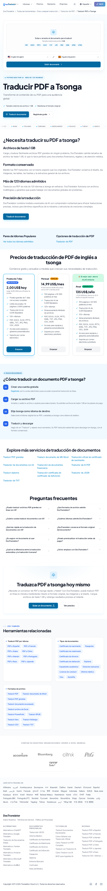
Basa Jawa (98, 791)
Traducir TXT (28, 724)
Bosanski (53, 787)
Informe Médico (35, 836)
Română (35, 798)
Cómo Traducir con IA (64, 852)
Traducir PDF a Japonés (91, 848)
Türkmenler (23, 802)
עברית (42, 791)
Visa (61, 677)
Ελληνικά (87, 787)
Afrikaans (7, 787)
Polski (88, 795)
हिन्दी (48, 791)
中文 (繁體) (89, 802)
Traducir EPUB (34, 714)
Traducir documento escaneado (21, 704)
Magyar (64, 791)
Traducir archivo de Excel (18, 709)
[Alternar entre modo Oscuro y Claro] (74, 4)
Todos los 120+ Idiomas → (92, 856)
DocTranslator (11, 815)
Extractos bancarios (91, 667)
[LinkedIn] (90, 884)
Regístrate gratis (40, 114)
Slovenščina (65, 798)
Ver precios (69, 605)
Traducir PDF (13, 694)
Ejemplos (51, 4)
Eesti (5, 791)
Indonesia (73, 791)
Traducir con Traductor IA (66, 849)
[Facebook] (96, 884)
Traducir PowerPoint (16, 714)
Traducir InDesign (30, 719)
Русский (43, 798)
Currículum (33, 865)
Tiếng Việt (68, 802)
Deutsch (78, 787)
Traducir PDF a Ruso (90, 852)
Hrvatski (55, 791)
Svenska (90, 798)
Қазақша (7, 795)
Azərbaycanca (26, 787)
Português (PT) (23, 798)
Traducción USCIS (36, 832)
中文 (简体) (78, 802)
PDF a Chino (27, 651)
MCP (101, 4)
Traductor (12, 4)
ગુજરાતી (35, 791)
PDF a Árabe (13, 651)
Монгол (29, 795)
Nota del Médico (36, 869)
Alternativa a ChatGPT (12, 830)
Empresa (63, 4)
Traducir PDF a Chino (90, 845)
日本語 (89, 791)
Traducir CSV (13, 724)
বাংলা (46, 787)
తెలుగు (5, 802)
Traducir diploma (11, 472)
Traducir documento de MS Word (52, 457)
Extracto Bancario (36, 861)
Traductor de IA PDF (80, 465)
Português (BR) (9, 798)
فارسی (11, 791)
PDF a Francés (30, 646)
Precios (40, 4)
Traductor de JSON (80, 472)
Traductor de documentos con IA (18, 465)
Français (27, 791)
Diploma (87, 661)
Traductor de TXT (11, 480)
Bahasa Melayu (46, 795)
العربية (15, 787)
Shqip (74, 798)
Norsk (68, 795)
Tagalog (34, 802)
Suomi (19, 791)
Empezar (19, 349)
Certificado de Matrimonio (39, 843)
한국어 (15, 795)
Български (38, 787)
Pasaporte (89, 646)
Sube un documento (42, 605)
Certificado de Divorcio (38, 847)
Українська (51, 802)
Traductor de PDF (64, 241)
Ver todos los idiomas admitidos (18, 241)
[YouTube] (101, 884)
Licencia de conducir (68, 672)
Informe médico (87, 672)
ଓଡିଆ (75, 795)
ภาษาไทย (13, 802)
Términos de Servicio (25, 820)
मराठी (36, 795)
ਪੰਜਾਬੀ (81, 795)
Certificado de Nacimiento (39, 839)
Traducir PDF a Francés (91, 834)
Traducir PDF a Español (91, 830)
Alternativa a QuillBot (11, 865)
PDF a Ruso (12, 661)
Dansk (70, 787)
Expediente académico (69, 667)
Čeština (62, 787)
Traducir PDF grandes (13, 457)
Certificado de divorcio (69, 656)
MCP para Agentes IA (64, 856)
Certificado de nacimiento (70, 646)
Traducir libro (13, 719)
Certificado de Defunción (39, 850)
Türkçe (42, 802)
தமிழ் (98, 798)
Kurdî (22, 795)
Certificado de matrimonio (70, 651)
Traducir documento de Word (34, 694)
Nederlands (59, 795)
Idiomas (26, 4)
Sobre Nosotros (9, 820)
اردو (59, 802)
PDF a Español (13, 646)
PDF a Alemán (13, 656)
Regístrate (15, 391)
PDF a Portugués (30, 656)
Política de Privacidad (44, 820)
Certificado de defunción (70, 661)
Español (96, 787)
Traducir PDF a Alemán (91, 837)
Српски (82, 798)
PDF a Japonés (27, 661)
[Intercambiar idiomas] (53, 57)
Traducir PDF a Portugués (92, 841)
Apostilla (71, 677)
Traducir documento (17, 114)
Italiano (82, 791)
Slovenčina (54, 798)
